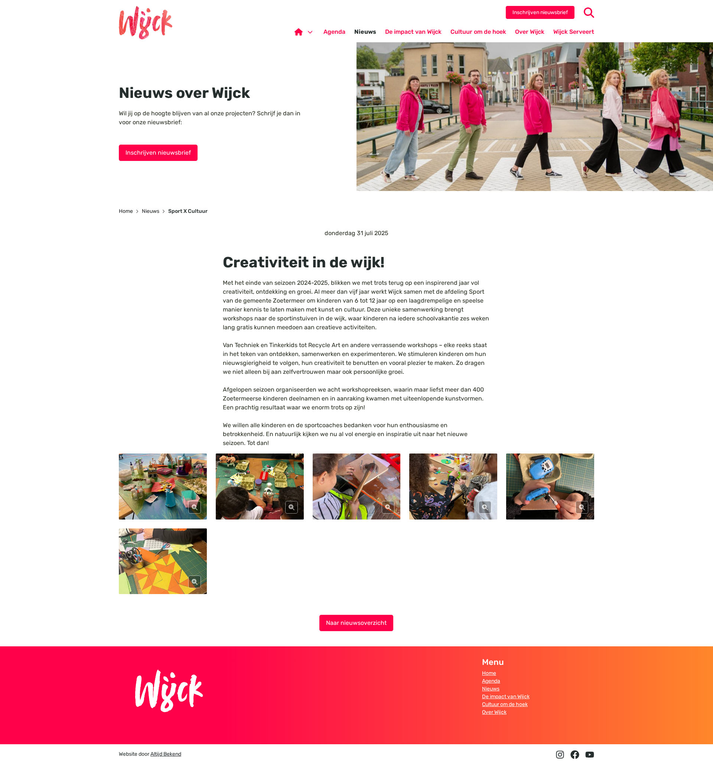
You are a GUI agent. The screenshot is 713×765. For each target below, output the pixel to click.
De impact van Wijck (506, 696)
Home (489, 673)
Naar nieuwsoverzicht (356, 622)
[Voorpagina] (304, 31)
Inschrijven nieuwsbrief (540, 12)
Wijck (145, 22)
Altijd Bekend (165, 754)
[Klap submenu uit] (310, 31)
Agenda (491, 681)
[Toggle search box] (589, 12)
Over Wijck (494, 712)
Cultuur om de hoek (505, 704)
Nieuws (490, 689)
